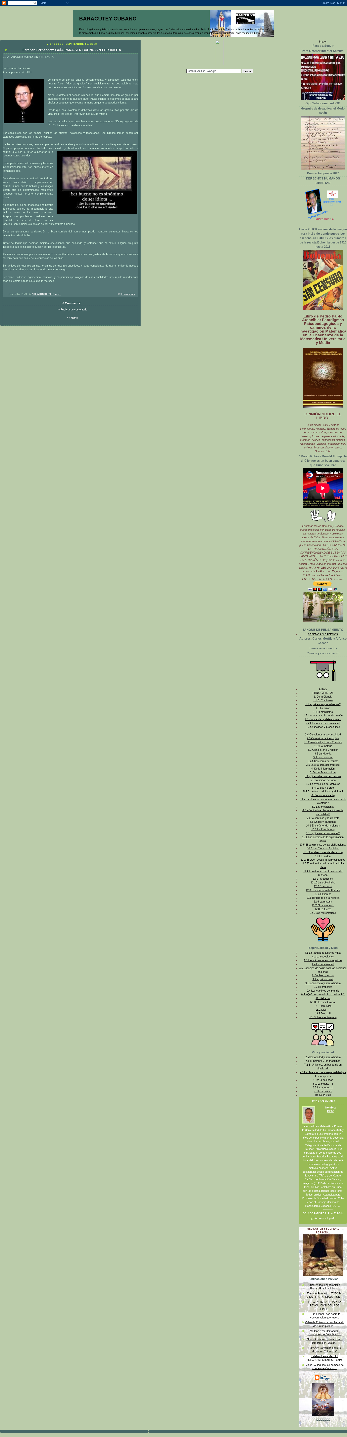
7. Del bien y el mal (323, 975)
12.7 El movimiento (323, 905)
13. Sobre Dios (323, 1006)
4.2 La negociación (323, 956)
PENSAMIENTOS (323, 693)
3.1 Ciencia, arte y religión (323, 749)
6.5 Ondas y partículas (323, 821)
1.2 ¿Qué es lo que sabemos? (323, 704)
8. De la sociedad (323, 1080)
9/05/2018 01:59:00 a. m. (46, 294)
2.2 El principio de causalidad (323, 723)
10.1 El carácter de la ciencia (323, 825)
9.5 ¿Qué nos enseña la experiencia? (323, 994)
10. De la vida (323, 1095)
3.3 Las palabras (323, 757)
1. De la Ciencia (323, 696)
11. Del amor (323, 998)
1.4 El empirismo (323, 712)
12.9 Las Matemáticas (323, 913)
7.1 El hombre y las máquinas (323, 1061)
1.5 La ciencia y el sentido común (323, 715)
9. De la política (323, 1091)
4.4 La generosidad (323, 964)
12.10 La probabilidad (323, 882)
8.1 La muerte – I (323, 1083)
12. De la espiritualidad (323, 1002)
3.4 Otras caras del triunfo (323, 761)
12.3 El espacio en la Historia (323, 890)
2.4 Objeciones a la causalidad (323, 734)
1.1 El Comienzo (323, 700)
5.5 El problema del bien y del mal (323, 791)
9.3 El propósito (323, 987)
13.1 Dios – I (322, 1009)
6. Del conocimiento (323, 795)
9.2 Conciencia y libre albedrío (323, 983)
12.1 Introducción (323, 878)
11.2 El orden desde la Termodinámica (323, 859)
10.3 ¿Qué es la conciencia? (323, 833)
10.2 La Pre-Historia (323, 829)
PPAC (330, 1111)
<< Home (72, 317)
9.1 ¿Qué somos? (322, 979)
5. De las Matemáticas (323, 772)
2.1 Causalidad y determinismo (323, 719)
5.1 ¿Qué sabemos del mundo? (323, 776)
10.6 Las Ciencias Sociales (323, 848)
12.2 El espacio (323, 886)
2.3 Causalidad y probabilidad (323, 727)
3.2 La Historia (322, 753)
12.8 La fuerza (323, 909)
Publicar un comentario (73, 309)
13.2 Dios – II (323, 1013)
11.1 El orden (323, 856)
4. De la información (323, 768)
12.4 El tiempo (322, 894)
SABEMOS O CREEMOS (323, 634)
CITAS (323, 689)
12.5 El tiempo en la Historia (322, 897)
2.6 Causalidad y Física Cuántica (323, 742)
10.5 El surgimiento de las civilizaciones (323, 844)
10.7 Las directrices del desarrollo (323, 852)
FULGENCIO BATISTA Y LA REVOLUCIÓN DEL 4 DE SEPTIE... (324, 1305)
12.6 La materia (323, 901)
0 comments (127, 294)
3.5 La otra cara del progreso (323, 765)
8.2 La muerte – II (323, 1087)
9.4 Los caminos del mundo (323, 990)
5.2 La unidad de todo (323, 780)
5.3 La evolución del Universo (323, 784)
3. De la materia (323, 746)
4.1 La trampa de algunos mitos (323, 952)
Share (322, 41)
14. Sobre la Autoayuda (323, 1017)
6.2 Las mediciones (323, 806)
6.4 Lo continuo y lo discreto (322, 818)
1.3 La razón (323, 708)
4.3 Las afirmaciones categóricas (323, 960)
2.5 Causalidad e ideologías (323, 738)
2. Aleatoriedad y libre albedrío (323, 1057)
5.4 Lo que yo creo (323, 787)
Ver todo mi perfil (324, 1218)
